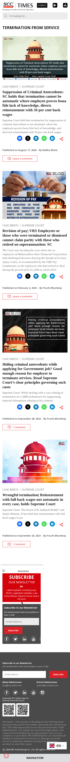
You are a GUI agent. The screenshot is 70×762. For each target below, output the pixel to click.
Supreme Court (33, 86)
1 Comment (18, 427)
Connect (42, 5)
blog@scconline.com (12, 685)
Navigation (35, 758)
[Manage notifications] (6, 755)
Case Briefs (10, 86)
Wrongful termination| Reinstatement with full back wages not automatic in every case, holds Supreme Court (32, 499)
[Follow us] (6, 638)
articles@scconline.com (47, 685)
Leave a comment (22, 158)
